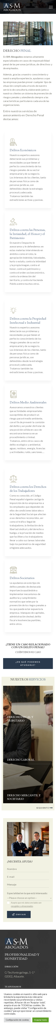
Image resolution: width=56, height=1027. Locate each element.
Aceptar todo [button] (40, 1020)
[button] (51, 7)
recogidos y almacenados (22, 906)
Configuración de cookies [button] (17, 1020)
